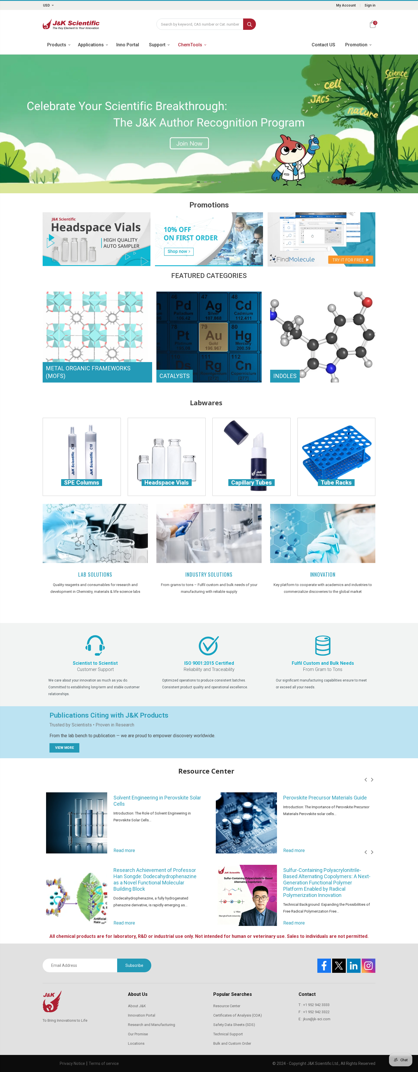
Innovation (323, 574)
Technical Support (228, 1034)
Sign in (370, 5)
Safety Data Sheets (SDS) (234, 1025)
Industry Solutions (208, 574)
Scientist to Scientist (95, 663)
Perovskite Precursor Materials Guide (325, 798)
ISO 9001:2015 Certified (209, 663)
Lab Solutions (95, 574)
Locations (136, 1043)
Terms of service (104, 1063)
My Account (346, 5)
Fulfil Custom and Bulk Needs (323, 663)
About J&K (137, 1006)
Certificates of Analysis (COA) (237, 1015)
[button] (198, 182)
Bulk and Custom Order (232, 1043)
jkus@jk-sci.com (316, 1019)
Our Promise (138, 1034)
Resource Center (226, 1006)
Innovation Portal (141, 1015)
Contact (307, 994)
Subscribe (134, 965)
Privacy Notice (72, 1063)
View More (64, 748)
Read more (124, 850)
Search (249, 24)
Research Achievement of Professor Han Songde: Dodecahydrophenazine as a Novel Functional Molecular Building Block (154, 879)
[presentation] (366, 780)
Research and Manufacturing (151, 1025)
